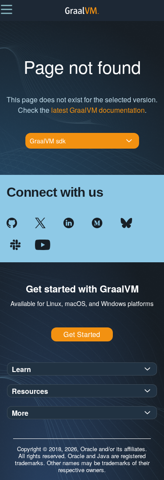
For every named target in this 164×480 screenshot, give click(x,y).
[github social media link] (12, 222)
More (20, 413)
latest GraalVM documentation (98, 110)
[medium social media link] (97, 222)
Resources (30, 391)
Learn (21, 369)
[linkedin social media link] (68, 222)
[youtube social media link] (42, 244)
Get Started (82, 334)
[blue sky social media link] (126, 222)
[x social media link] (40, 222)
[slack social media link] (15, 244)
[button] (6, 8)
